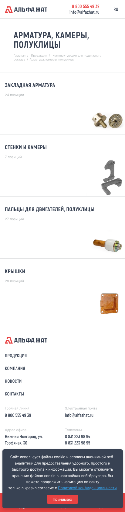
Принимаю (62, 499)
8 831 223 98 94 (77, 436)
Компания (15, 368)
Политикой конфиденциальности (87, 488)
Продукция (16, 355)
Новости (13, 381)
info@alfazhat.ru (84, 12)
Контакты (14, 393)
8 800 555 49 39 (86, 6)
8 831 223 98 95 (77, 442)
